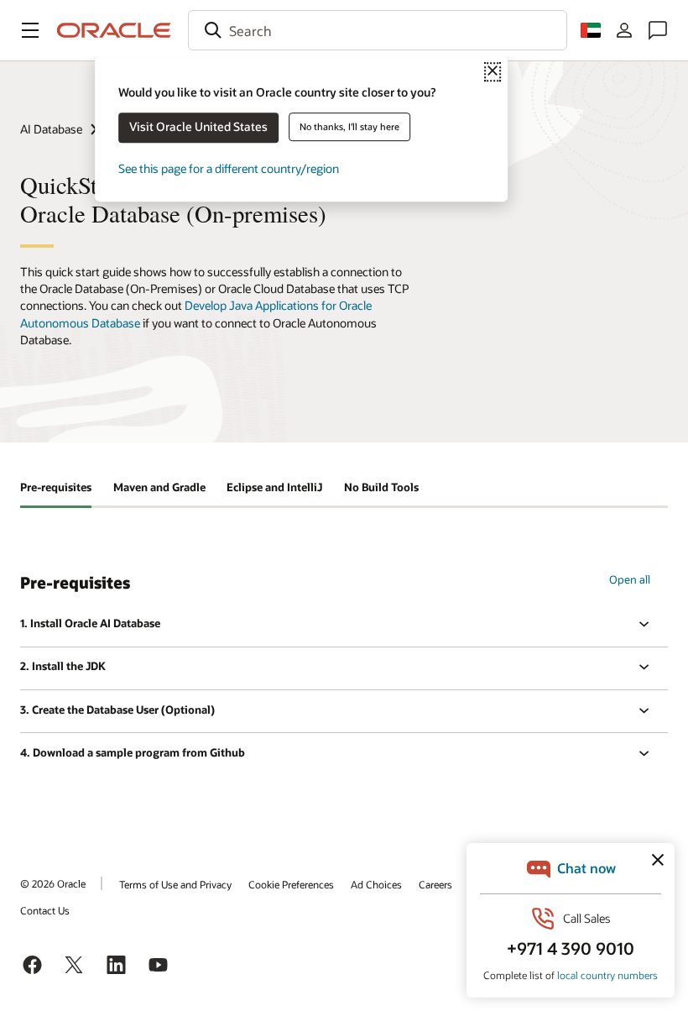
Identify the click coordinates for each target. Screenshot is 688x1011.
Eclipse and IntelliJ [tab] (274, 487)
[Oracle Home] (114, 30)
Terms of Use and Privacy (175, 884)
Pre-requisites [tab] (55, 487)
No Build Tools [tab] (381, 487)
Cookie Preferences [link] (291, 884)
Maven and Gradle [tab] (159, 487)
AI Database (51, 129)
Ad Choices (376, 884)
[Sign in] (624, 30)
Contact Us (45, 910)
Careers (435, 884)
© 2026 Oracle (53, 883)
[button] (30, 30)
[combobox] (377, 30)
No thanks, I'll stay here (349, 126)
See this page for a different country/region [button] (228, 168)
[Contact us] (658, 30)
